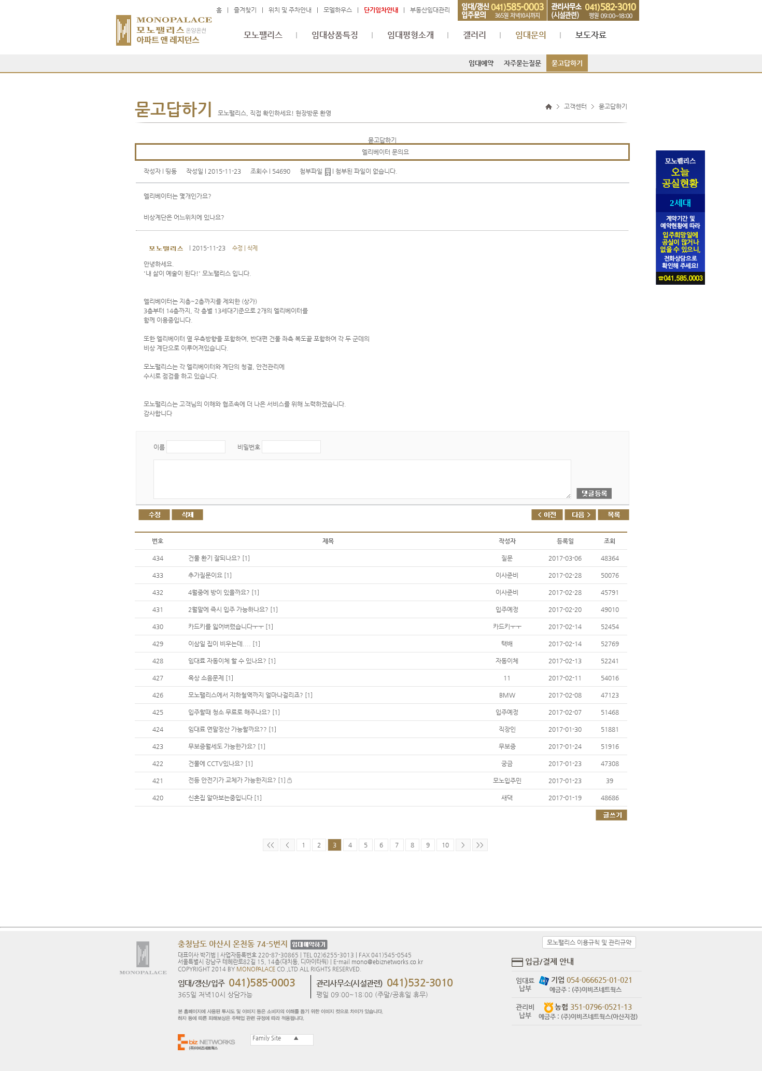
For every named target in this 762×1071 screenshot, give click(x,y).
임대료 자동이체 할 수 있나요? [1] (232, 660)
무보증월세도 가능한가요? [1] (226, 746)
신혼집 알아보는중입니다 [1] (225, 797)
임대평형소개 (410, 35)
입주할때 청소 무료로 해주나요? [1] (234, 712)
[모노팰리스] (164, 25)
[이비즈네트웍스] (209, 1041)
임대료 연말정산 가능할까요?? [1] (232, 729)
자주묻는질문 (522, 63)
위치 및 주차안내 (290, 9)
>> (480, 845)
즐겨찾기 (245, 9)
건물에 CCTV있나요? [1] (220, 763)
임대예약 (481, 63)
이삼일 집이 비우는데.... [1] (224, 643)
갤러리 (474, 35)
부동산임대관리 (430, 9)
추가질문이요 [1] (210, 575)
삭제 (252, 248)
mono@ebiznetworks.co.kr (387, 961)
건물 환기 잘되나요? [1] (219, 558)
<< (270, 845)
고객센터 (575, 106)
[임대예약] (308, 944)
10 (445, 845)
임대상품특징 (335, 35)
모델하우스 (337, 9)
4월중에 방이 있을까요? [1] (223, 592)
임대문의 (530, 35)
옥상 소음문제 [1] (210, 677)
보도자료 (590, 35)
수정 (237, 248)
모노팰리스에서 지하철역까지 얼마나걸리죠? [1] (250, 695)
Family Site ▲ (275, 1038)
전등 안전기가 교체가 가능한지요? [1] (237, 780)
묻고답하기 (567, 63)
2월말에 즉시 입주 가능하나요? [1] (233, 609)
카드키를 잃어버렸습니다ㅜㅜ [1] (230, 626)
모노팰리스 (263, 35)
